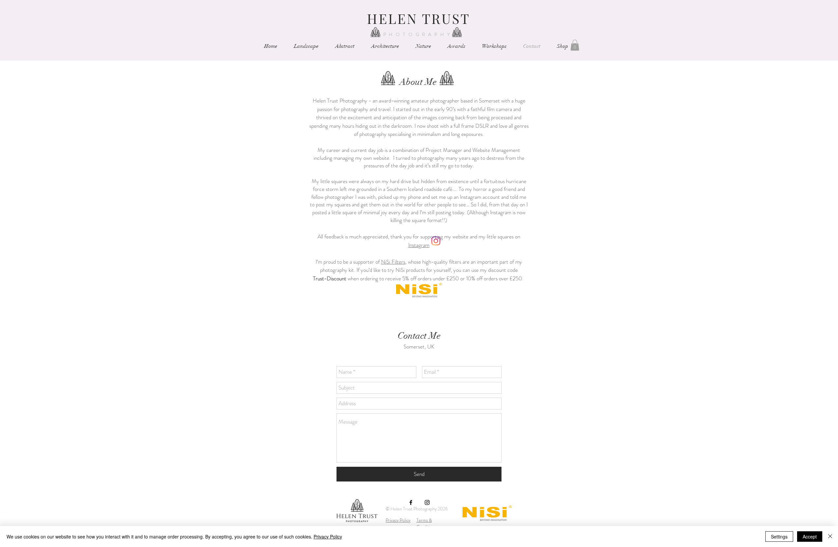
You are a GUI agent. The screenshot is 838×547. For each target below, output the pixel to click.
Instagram (418, 245)
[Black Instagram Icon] (427, 502)
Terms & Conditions (426, 523)
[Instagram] (435, 240)
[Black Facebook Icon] (411, 502)
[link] (574, 45)
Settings (779, 536)
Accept (810, 536)
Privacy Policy (398, 520)
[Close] (830, 536)
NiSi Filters (393, 262)
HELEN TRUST (418, 18)
